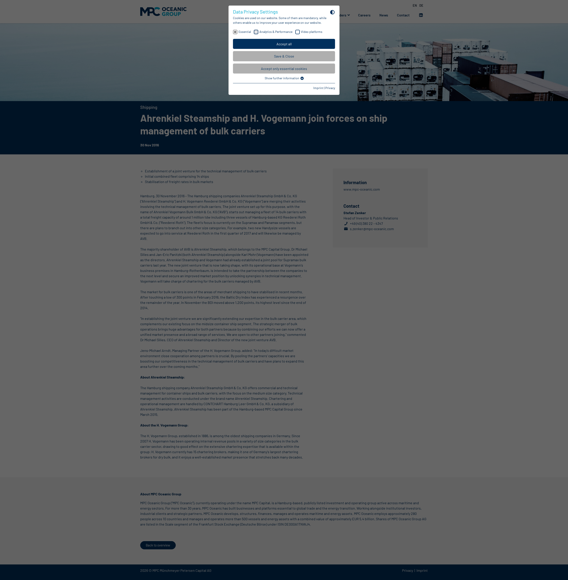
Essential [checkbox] (245, 32)
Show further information (282, 78)
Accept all (284, 44)
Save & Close (284, 56)
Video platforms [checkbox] (311, 32)
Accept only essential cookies (284, 68)
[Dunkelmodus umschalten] (332, 12)
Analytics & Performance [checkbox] (275, 32)
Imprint (318, 88)
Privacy (330, 88)
